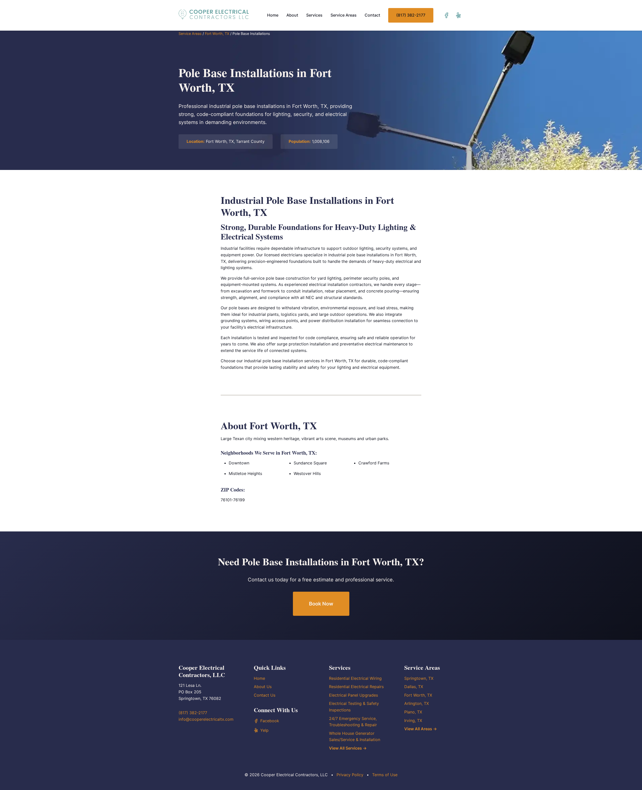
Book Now (321, 604)
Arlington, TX (416, 703)
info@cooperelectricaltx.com (206, 719)
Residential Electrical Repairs (356, 686)
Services (314, 15)
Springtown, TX (418, 678)
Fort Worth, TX (217, 33)
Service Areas (344, 15)
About (292, 15)
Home (272, 15)
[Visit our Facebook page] (446, 15)
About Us (263, 686)
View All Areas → (420, 728)
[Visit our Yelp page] (458, 15)
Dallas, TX (413, 686)
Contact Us (264, 695)
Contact (372, 15)
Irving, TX (413, 720)
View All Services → (348, 748)
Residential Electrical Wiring (355, 678)
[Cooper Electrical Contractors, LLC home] (214, 14)
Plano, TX (413, 711)
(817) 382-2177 (410, 15)
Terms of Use (384, 774)
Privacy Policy (350, 774)
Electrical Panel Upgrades (353, 695)
